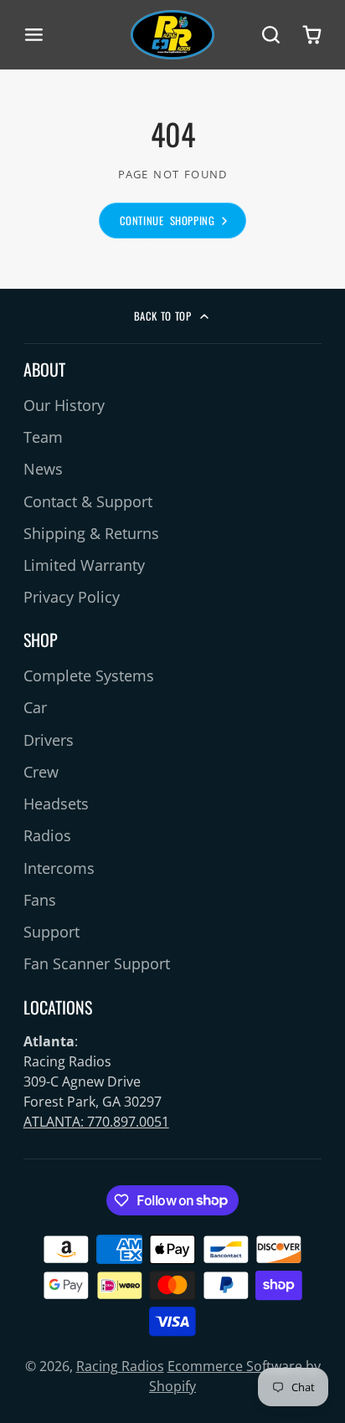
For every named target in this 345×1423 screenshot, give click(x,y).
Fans (39, 900)
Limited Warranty (84, 565)
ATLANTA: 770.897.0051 (96, 1121)
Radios (47, 835)
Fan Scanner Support (96, 963)
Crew (41, 772)
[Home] (172, 34)
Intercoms (59, 868)
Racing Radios (120, 1366)
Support (51, 932)
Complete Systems (88, 675)
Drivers (48, 740)
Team (43, 437)
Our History (64, 405)
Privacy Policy (71, 597)
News (43, 469)
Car (35, 707)
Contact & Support (87, 501)
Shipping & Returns (91, 533)
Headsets (56, 804)
